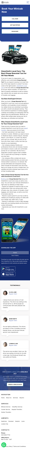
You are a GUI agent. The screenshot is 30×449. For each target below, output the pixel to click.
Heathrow (4, 421)
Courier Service (5, 409)
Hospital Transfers (17, 409)
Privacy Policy (8, 446)
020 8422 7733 (5, 435)
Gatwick (17, 421)
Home (2, 397)
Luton (23, 421)
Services (15, 397)
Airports (22, 397)
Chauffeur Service (17, 406)
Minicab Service (5, 406)
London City (4, 424)
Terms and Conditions (19, 446)
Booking (3, 179)
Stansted (11, 421)
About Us (8, 397)
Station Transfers (6, 412)
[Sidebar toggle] (28, 2)
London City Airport (21, 137)
